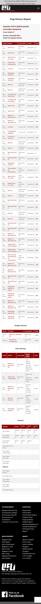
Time (36, 331)
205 (37, 277)
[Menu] (38, 8)
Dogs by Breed (27, 520)
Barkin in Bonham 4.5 (12, 116)
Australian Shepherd (12, 29)
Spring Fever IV (10, 399)
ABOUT (25, 536)
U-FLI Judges (27, 556)
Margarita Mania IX (11, 74)
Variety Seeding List (29, 526)
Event (10, 43)
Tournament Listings (9, 513)
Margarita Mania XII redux (11, 288)
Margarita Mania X (11, 164)
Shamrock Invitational (12, 63)
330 (37, 250)
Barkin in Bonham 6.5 (12, 264)
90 (36, 116)
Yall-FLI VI (11, 47)
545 (37, 245)
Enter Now (31, 4)
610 (37, 271)
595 (37, 288)
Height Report (27, 522)
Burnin (10, 84)
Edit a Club (6, 549)
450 (37, 196)
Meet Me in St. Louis (12, 58)
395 (37, 79)
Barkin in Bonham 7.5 (12, 301)
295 (37, 184)
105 (37, 224)
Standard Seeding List (30, 524)
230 (37, 95)
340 (37, 201)
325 (37, 164)
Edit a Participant (8, 544)
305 (37, 100)
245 (37, 69)
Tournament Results (9, 515)
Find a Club (26, 542)
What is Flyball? (28, 540)
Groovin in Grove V (11, 137)
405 (37, 312)
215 (37, 229)
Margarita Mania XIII (11, 312)
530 (37, 148)
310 (37, 159)
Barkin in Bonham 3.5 (11, 365)
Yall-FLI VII (11, 106)
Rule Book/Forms (28, 553)
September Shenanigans (12, 245)
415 (37, 106)
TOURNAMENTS (8, 507)
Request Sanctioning (9, 510)
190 (37, 282)
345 (37, 177)
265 (37, 219)
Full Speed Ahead (15, 38)
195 (37, 84)
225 (37, 234)
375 (37, 74)
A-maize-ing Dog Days (12, 95)
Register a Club (7, 547)
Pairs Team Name (28, 355)
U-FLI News (26, 558)
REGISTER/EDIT (7, 536)
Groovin (10, 69)
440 (37, 137)
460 (37, 121)
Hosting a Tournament (10, 522)
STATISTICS (26, 507)
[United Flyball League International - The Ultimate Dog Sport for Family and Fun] (12, 8)
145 (37, 240)
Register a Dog (7, 551)
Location (22, 43)
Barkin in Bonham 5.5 (12, 234)
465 (37, 127)
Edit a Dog (5, 553)
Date (4, 43)
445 (37, 190)
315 (37, 207)
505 (37, 317)
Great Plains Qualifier (12, 132)
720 (37, 257)
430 (37, 90)
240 (37, 307)
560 (37, 295)
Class (29, 43)
